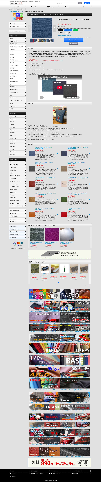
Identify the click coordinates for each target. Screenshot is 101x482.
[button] (83, 6)
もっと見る (87, 285)
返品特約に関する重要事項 (65, 35)
